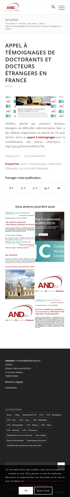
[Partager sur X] (23, 188)
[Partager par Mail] (59, 188)
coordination (37, 156)
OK (25, 490)
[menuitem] (51, 7)
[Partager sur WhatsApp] (35, 188)
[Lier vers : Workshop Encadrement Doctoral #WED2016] (49, 226)
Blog (17, 414)
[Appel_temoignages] (35, 106)
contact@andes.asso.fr (28, 360)
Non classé (41, 435)
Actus (8, 86)
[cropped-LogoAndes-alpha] (29, 7)
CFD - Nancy (32, 425)
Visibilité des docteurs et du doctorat (24, 445)
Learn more (43, 490)
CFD (41, 414)
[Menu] (60, 7)
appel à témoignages (33, 164)
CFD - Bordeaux (53, 414)
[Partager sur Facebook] (11, 188)
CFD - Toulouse (30, 430)
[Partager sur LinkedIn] (47, 188)
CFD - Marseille (40, 420)
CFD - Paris (46, 425)
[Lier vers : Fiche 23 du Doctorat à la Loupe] (19, 255)
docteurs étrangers (36, 168)
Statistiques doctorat (36, 440)
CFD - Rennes (13, 430)
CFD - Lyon (24, 420)
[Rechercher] (51, 7)
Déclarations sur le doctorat (19, 435)
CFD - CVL (11, 420)
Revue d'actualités (15, 440)
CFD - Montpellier (15, 425)
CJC (20, 168)
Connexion (11, 387)
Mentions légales (14, 381)
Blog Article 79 (29, 414)
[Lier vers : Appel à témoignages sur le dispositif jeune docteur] (19, 313)
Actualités (11, 20)
